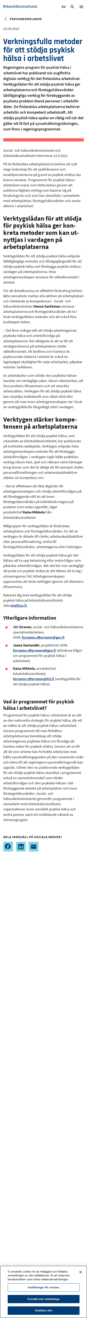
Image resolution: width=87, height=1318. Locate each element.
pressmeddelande (26, 19)
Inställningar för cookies (43, 1287)
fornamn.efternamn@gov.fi (43, 637)
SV (64, 7)
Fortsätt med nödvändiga (43, 1299)
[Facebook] (8, 846)
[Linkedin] (21, 846)
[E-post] (33, 846)
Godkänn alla (43, 1310)
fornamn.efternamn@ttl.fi (33, 679)
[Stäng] (80, 1272)
